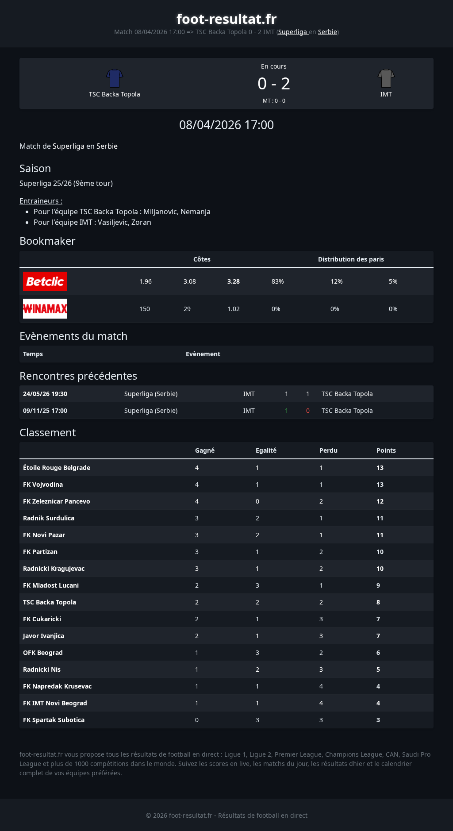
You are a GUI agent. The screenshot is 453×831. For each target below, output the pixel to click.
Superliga (293, 31)
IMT (386, 94)
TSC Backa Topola (114, 94)
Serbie (327, 31)
